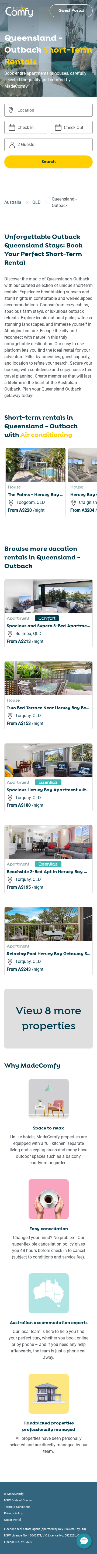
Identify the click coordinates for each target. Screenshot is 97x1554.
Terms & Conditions (17, 1507)
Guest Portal (71, 10)
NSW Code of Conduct (19, 1500)
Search (48, 162)
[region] (51, 489)
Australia (12, 202)
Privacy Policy (13, 1513)
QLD (36, 202)
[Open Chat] (84, 1541)
